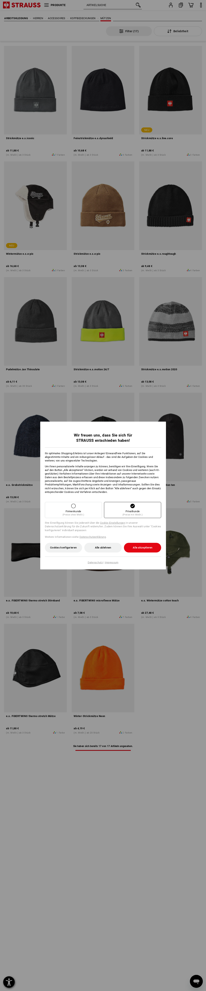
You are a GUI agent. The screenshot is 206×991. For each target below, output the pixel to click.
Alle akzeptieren (142, 547)
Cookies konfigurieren (63, 547)
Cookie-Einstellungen (112, 522)
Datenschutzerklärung (92, 536)
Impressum (111, 562)
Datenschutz (95, 562)
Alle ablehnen (103, 547)
